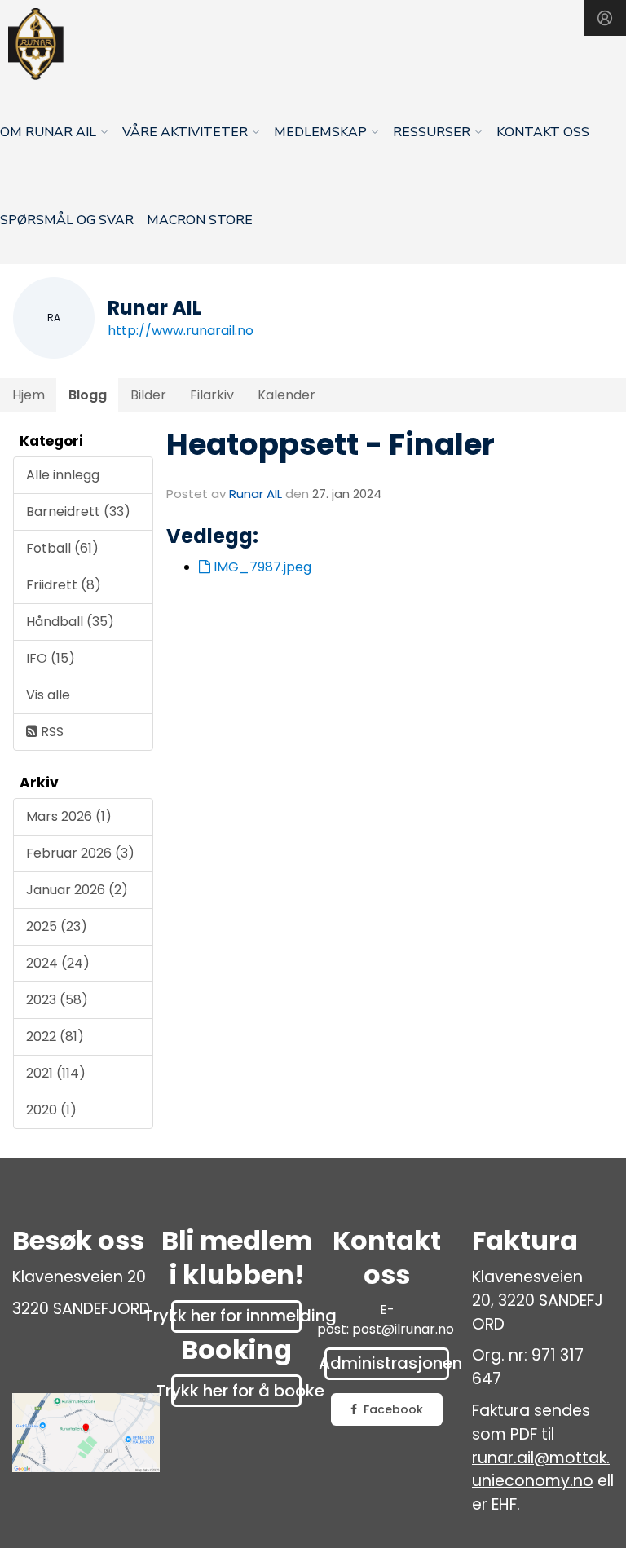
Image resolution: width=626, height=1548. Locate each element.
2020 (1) (51, 1109)
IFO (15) (50, 658)
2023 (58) (57, 999)
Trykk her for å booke (236, 1390)
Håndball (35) (70, 621)
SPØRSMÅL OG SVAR (67, 220)
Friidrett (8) (63, 585)
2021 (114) (56, 1073)
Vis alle (48, 695)
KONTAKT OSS (542, 132)
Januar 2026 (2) (77, 889)
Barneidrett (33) (78, 511)
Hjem (28, 395)
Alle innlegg (62, 474)
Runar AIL (255, 493)
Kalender (286, 395)
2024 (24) (58, 963)
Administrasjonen (387, 1363)
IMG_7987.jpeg (260, 567)
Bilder (148, 395)
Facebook (393, 1409)
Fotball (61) (62, 548)
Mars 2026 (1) (69, 816)
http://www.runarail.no (180, 330)
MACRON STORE (200, 220)
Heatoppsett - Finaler (330, 444)
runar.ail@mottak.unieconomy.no (541, 1470)
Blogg (87, 395)
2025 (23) (56, 926)
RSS (50, 731)
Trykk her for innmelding (236, 1315)
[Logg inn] (604, 18)
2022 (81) (55, 1036)
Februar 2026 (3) (80, 853)
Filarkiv (212, 395)
